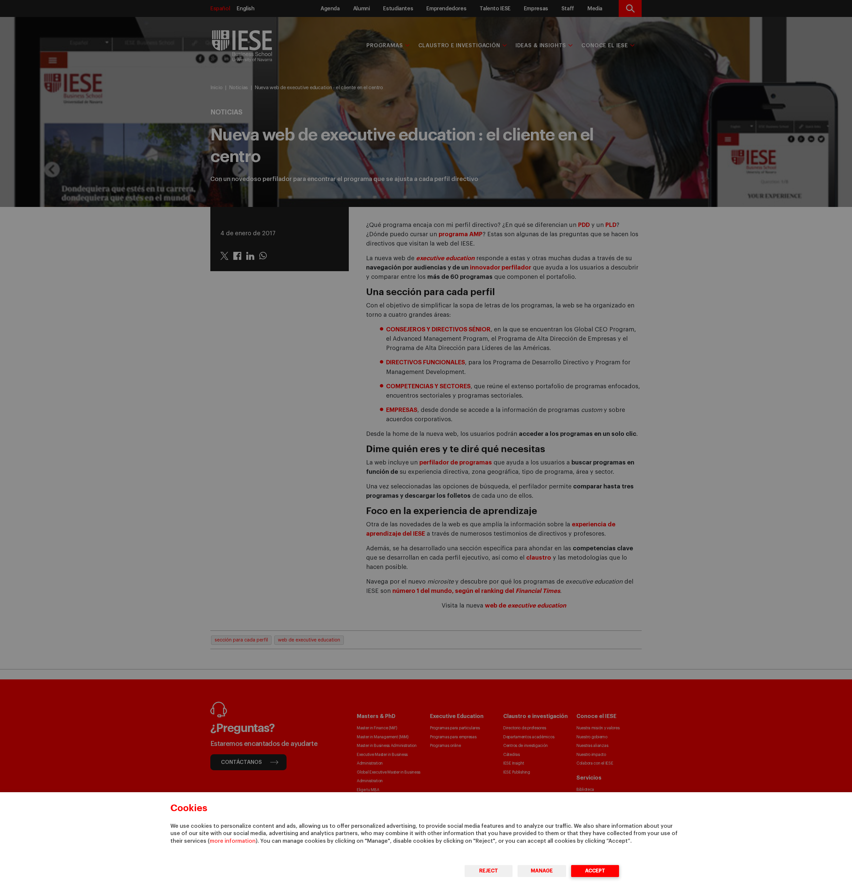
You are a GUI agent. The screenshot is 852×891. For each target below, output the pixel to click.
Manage (542, 870)
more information (233, 841)
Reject (488, 870)
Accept (595, 870)
